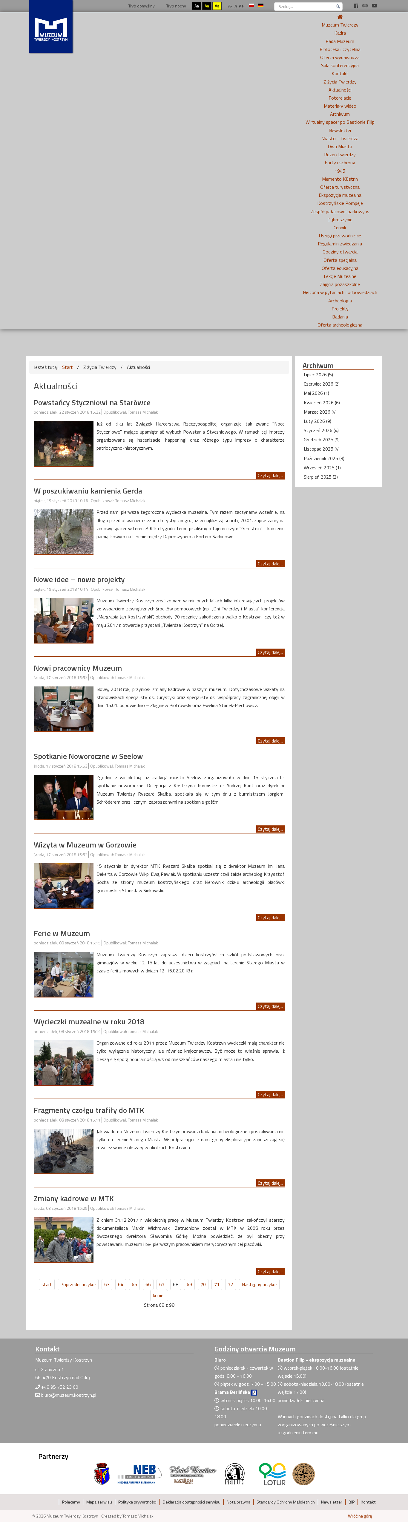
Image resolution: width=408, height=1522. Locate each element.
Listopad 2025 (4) (322, 448)
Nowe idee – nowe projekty (79, 579)
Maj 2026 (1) (316, 393)
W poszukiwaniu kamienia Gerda (88, 490)
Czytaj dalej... (270, 475)
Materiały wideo (340, 105)
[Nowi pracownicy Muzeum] (63, 708)
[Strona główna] (340, 16)
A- (230, 6)
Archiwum (340, 113)
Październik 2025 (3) (324, 458)
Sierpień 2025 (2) (321, 476)
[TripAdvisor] (365, 5)
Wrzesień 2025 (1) (322, 467)
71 (217, 1284)
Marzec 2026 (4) (320, 411)
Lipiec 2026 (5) (318, 374)
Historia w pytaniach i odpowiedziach (340, 292)
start (47, 1284)
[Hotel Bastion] (193, 1474)
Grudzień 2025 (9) (322, 439)
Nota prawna (238, 1502)
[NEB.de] (139, 1474)
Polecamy (71, 1502)
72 (230, 1284)
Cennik (340, 227)
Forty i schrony (340, 162)
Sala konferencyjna (340, 65)
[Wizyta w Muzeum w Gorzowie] (63, 885)
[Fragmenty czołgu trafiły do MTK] (63, 1150)
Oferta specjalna (340, 260)
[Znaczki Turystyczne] (303, 1474)
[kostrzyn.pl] (101, 1474)
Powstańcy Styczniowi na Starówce (92, 402)
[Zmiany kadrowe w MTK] (63, 1239)
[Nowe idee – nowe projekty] (63, 619)
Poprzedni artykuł (78, 1284)
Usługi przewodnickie (340, 235)
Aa (196, 6)
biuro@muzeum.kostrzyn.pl (68, 1395)
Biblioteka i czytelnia (340, 49)
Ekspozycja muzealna (340, 195)
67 (162, 1284)
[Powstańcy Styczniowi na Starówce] (63, 442)
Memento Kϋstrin (340, 178)
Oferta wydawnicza (340, 57)
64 (120, 1284)
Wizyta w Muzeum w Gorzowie (85, 844)
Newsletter (340, 130)
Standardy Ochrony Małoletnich (286, 1502)
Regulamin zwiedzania (340, 243)
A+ (241, 6)
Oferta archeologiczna (339, 324)
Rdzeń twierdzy (340, 154)
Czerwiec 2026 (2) (322, 383)
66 (148, 1284)
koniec (159, 1295)
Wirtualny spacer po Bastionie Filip (340, 122)
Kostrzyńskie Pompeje (340, 203)
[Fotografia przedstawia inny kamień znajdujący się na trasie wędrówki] (63, 531)
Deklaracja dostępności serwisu (191, 1502)
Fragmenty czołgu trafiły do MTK (89, 1110)
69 (189, 1284)
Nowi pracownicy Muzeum (78, 668)
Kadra (340, 32)
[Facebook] (356, 5)
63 (107, 1284)
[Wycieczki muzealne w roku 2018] (63, 1061)
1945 (340, 170)
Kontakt (340, 73)
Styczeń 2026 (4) (321, 430)
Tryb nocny (175, 6)
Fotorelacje (340, 97)
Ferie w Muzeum (62, 933)
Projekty (340, 308)
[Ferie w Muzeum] (63, 973)
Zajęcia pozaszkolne (340, 284)
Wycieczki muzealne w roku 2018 (89, 1021)
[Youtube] (374, 5)
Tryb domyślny (141, 6)
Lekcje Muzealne (340, 276)
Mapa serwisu (99, 1502)
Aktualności (340, 89)
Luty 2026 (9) (317, 421)
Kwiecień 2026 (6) (322, 402)
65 (134, 1284)
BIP (352, 1502)
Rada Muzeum (340, 41)
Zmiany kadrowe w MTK (74, 1198)
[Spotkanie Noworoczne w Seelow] (63, 796)
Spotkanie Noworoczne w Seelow (88, 756)
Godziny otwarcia (340, 251)
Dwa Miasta (340, 146)
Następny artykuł (259, 1284)
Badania (340, 316)
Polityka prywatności (137, 1502)
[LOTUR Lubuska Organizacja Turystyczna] (272, 1474)
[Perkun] (234, 1474)
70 (203, 1284)
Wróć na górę (360, 1516)
